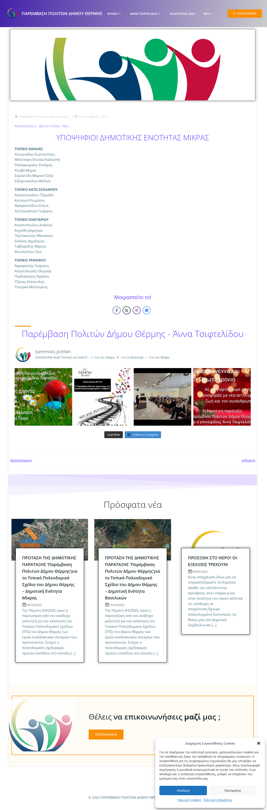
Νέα (65, 126)
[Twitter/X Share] (127, 310)
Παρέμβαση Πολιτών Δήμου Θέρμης (44, 116)
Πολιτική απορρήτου (217, 800)
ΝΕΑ (206, 14)
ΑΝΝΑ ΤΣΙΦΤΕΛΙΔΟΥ (144, 14)
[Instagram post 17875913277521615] (103, 397)
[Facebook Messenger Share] (147, 310)
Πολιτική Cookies (189, 800)
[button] (259, 743)
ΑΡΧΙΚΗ (112, 14)
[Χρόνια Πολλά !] (222, 397)
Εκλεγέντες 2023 (182, 14)
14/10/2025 (117, 605)
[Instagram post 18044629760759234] (43, 397)
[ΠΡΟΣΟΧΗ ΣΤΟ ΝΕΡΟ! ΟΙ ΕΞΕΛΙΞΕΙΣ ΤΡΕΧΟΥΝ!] (215, 539)
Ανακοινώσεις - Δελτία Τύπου (37, 126)
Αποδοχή (183, 790)
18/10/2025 (34, 605)
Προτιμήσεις (232, 790)
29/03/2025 (200, 572)
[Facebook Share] (117, 310)
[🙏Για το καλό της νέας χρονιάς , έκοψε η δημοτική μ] (162, 397)
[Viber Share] (137, 310)
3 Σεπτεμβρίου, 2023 (93, 116)
